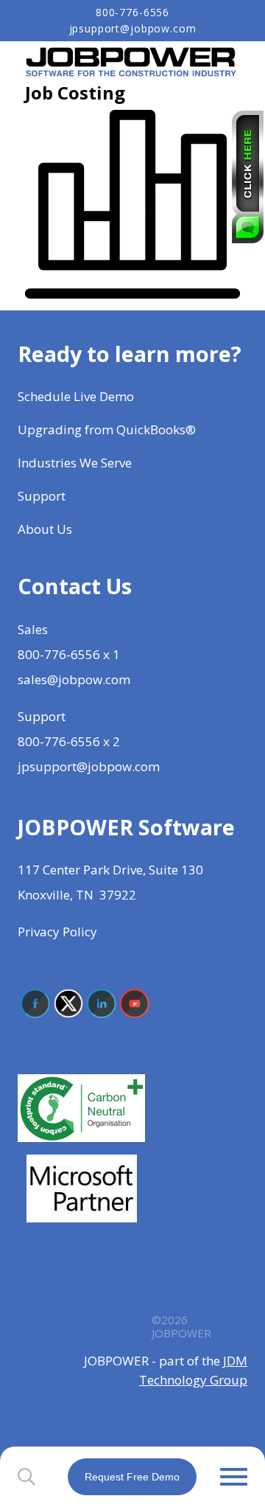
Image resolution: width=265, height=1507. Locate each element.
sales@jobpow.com (74, 679)
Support (42, 495)
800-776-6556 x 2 (69, 741)
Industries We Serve (75, 462)
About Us (46, 529)
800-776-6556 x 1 (69, 654)
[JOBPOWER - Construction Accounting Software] (132, 60)
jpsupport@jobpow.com (133, 29)
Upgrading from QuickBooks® (107, 429)
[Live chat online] (248, 177)
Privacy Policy (57, 931)
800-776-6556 (132, 12)
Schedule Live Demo (77, 396)
